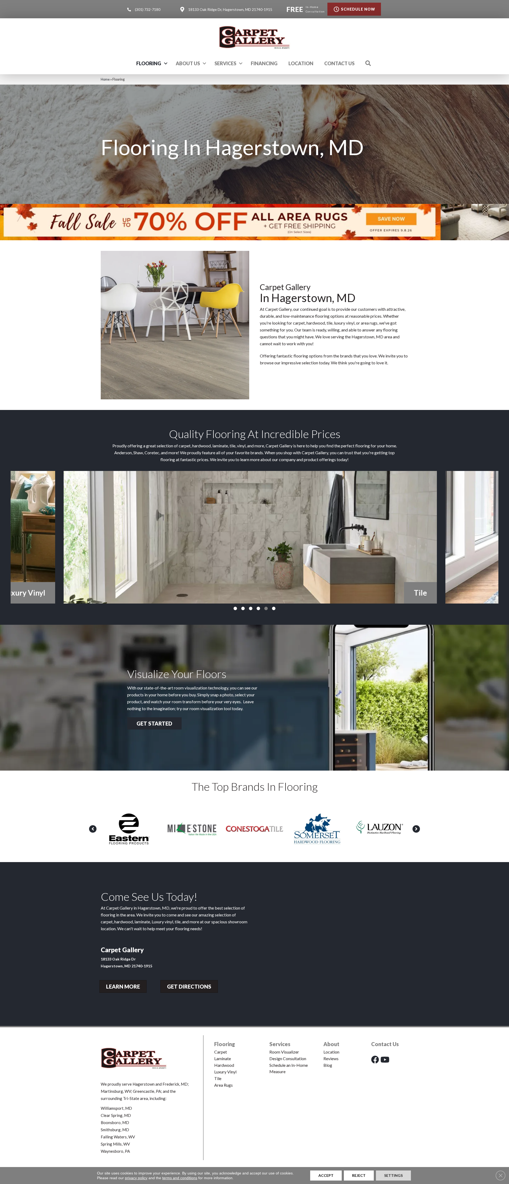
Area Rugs (223, 1084)
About (331, 1044)
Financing (264, 63)
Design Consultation (287, 1058)
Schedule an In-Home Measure (288, 1068)
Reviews (331, 1058)
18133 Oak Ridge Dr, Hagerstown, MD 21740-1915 (230, 9)
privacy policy (136, 1178)
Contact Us (339, 63)
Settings (393, 1175)
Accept (326, 1175)
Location (300, 63)
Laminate (222, 1058)
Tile (217, 1078)
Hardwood (224, 1065)
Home (105, 79)
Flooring (148, 63)
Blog (327, 1065)
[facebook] (375, 1059)
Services (225, 63)
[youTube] (384, 1059)
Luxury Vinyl (225, 1071)
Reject (359, 1175)
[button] (165, 63)
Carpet (220, 1051)
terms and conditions (179, 1178)
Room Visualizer (284, 1051)
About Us (188, 63)
